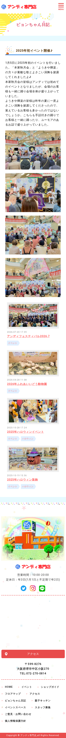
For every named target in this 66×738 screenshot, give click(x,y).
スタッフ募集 (43, 707)
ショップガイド (50, 686)
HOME (9, 686)
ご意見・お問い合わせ (18, 714)
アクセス (33, 654)
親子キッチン (43, 700)
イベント (26, 686)
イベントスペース (15, 707)
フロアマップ (13, 693)
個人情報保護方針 (15, 720)
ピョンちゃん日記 (15, 700)
